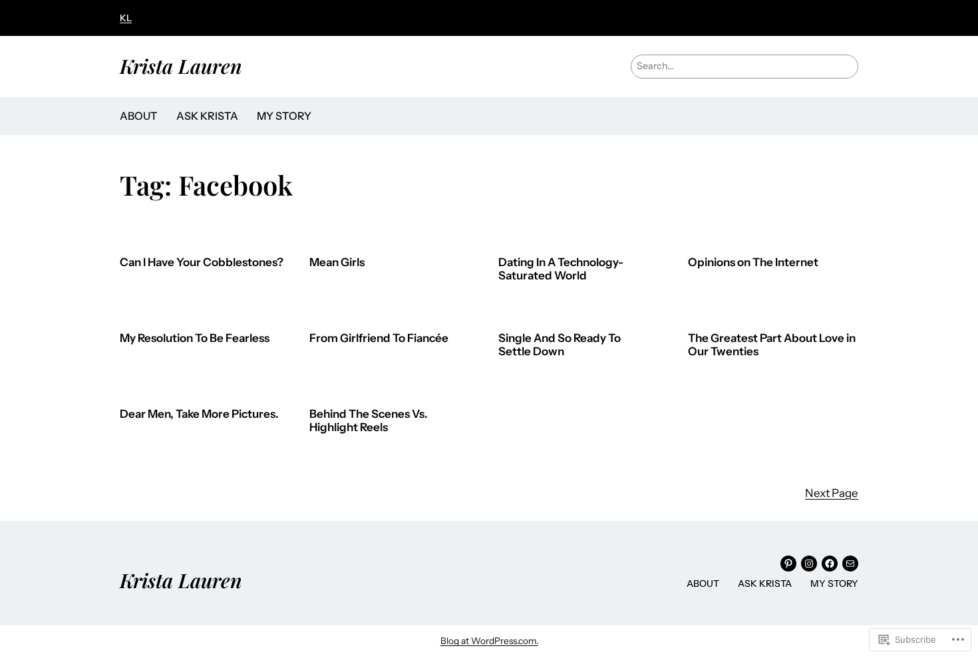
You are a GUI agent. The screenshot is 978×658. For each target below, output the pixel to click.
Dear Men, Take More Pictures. (199, 414)
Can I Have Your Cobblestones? (201, 262)
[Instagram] (809, 564)
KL (126, 18)
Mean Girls (337, 262)
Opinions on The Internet (753, 262)
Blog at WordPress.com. (489, 640)
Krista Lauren (181, 66)
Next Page (831, 493)
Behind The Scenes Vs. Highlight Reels (368, 421)
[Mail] (850, 564)
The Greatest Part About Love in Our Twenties (772, 345)
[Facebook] (830, 564)
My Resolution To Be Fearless (194, 338)
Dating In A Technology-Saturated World (560, 269)
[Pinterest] (788, 564)
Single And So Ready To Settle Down (559, 345)
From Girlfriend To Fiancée (378, 338)
